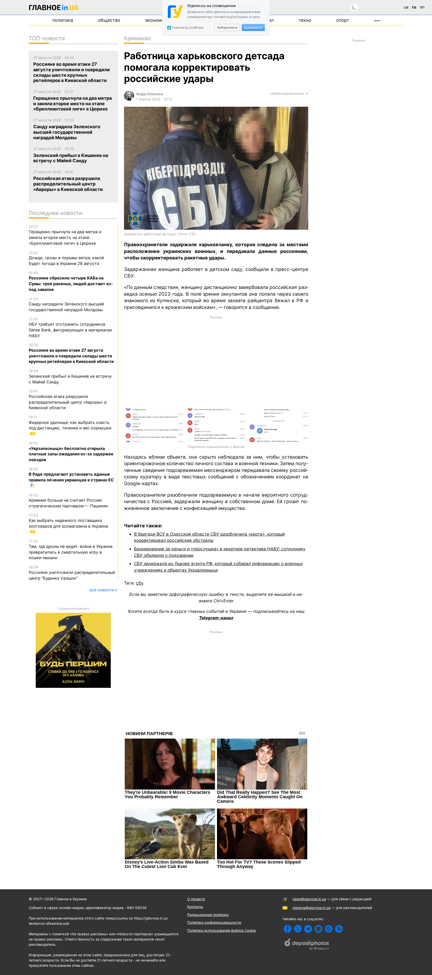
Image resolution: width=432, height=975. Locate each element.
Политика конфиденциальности (214, 922)
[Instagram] (318, 929)
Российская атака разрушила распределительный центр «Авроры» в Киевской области (67, 399)
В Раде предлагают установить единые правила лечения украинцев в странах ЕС (71, 474)
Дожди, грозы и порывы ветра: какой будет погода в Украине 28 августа (66, 258)
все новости (102, 589)
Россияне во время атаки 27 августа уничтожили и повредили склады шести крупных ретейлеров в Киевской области (71, 353)
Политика (62, 20)
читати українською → (289, 93)
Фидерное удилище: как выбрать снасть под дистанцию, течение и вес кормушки (70, 422)
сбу (140, 583)
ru (414, 6)
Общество (109, 20)
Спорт (342, 20)
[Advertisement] (216, 362)
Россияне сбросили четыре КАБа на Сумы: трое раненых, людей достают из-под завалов (71, 281)
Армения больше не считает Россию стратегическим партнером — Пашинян (68, 500)
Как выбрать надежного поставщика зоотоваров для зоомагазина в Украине (68, 521)
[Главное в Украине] (54, 8)
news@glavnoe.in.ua (309, 899)
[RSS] (339, 929)
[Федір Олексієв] (129, 99)
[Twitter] (298, 929)
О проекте (196, 899)
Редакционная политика (207, 915)
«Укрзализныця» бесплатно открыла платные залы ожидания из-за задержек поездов (71, 451)
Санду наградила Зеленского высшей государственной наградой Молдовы (66, 304)
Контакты (195, 907)
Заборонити (227, 27)
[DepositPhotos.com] (307, 945)
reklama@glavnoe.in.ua (311, 908)
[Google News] (328, 929)
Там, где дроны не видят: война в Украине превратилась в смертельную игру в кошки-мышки (70, 549)
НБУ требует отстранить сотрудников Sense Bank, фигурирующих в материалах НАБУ (70, 327)
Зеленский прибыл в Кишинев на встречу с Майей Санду (70, 376)
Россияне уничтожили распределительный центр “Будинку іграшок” (72, 572)
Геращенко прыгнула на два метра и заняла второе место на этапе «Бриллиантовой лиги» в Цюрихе (65, 235)
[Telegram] (308, 929)
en (422, 6)
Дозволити (253, 27)
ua (406, 6)
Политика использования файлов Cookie (221, 930)
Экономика (157, 20)
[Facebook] (288, 929)
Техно (305, 20)
